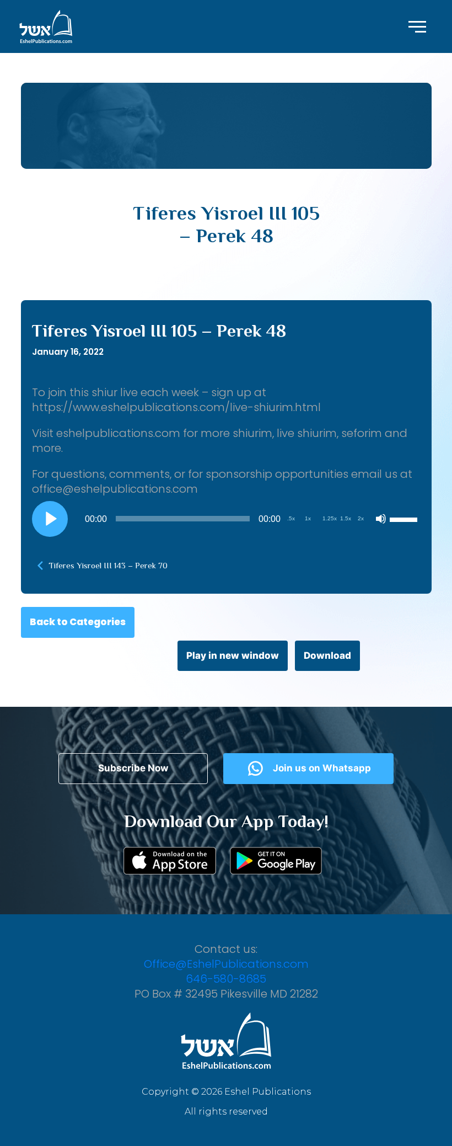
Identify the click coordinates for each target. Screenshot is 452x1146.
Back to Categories (78, 621)
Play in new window (232, 655)
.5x (291, 518)
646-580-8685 (226, 979)
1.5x (345, 518)
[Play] (50, 519)
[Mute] (380, 518)
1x (308, 518)
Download (327, 655)
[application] (226, 519)
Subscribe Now (133, 768)
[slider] (405, 519)
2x (361, 518)
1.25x (329, 518)
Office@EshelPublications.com (226, 964)
